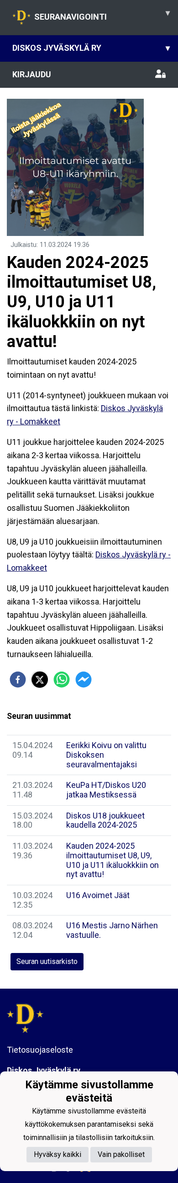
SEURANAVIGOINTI (102, 14)
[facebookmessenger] (83, 679)
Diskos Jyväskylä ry (91, 48)
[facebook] (18, 679)
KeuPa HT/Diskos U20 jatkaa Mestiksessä (106, 789)
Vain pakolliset (121, 1154)
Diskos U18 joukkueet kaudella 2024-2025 (105, 820)
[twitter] (39, 679)
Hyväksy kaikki (57, 1154)
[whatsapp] (61, 679)
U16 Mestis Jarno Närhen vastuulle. (112, 930)
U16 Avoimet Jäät (98, 895)
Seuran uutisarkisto (47, 961)
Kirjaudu (31, 74)
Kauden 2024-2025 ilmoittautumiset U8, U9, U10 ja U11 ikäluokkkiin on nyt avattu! (112, 860)
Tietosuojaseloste (40, 1050)
